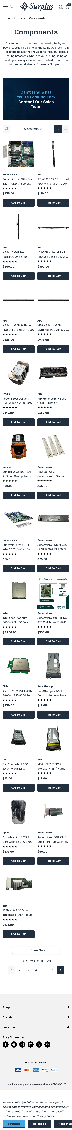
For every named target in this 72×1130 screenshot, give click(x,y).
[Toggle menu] (5, 6)
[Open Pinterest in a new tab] (47, 1045)
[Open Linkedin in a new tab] (30, 1045)
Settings (14, 1123)
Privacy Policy (45, 1116)
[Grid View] (58, 129)
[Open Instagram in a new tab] (22, 1045)
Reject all (39, 1123)
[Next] (60, 970)
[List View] (65, 129)
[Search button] (12, 6)
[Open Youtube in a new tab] (14, 1045)
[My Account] (61, 6)
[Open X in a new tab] (39, 1045)
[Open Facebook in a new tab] (5, 1045)
